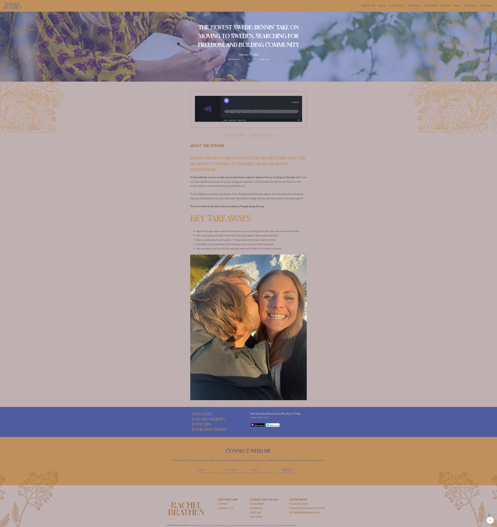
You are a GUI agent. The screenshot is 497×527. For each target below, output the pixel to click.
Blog (382, 5)
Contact (487, 5)
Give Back (470, 5)
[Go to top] (490, 520)
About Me (368, 5)
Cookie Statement (289, 525)
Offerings (431, 5)
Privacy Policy (273, 525)
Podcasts (395, 5)
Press (457, 5)
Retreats (414, 5)
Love (267, 59)
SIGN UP (286, 470)
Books (445, 5)
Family (261, 59)
